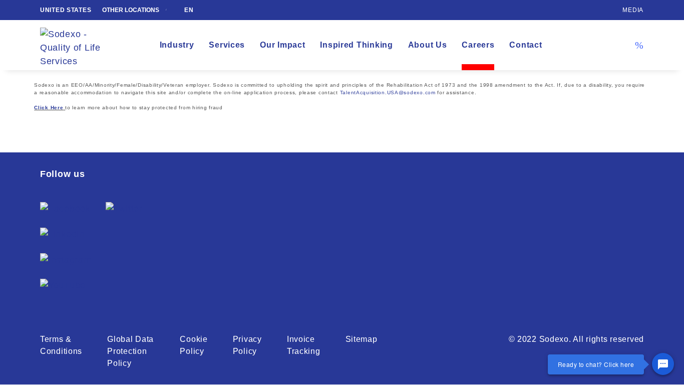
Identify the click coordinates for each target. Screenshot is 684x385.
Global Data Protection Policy (130, 351)
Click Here (48, 107)
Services (227, 45)
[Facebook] (65, 209)
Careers (478, 45)
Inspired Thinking (356, 45)
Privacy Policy (247, 345)
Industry (177, 45)
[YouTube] (63, 285)
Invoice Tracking (303, 345)
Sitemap (362, 339)
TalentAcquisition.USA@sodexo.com (388, 92)
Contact (525, 45)
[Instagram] (65, 260)
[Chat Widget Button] (663, 364)
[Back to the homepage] (77, 45)
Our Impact (282, 45)
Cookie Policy (193, 345)
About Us (427, 45)
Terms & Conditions (61, 345)
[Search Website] (639, 45)
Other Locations (131, 10)
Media (632, 10)
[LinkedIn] (62, 234)
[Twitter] (124, 209)
